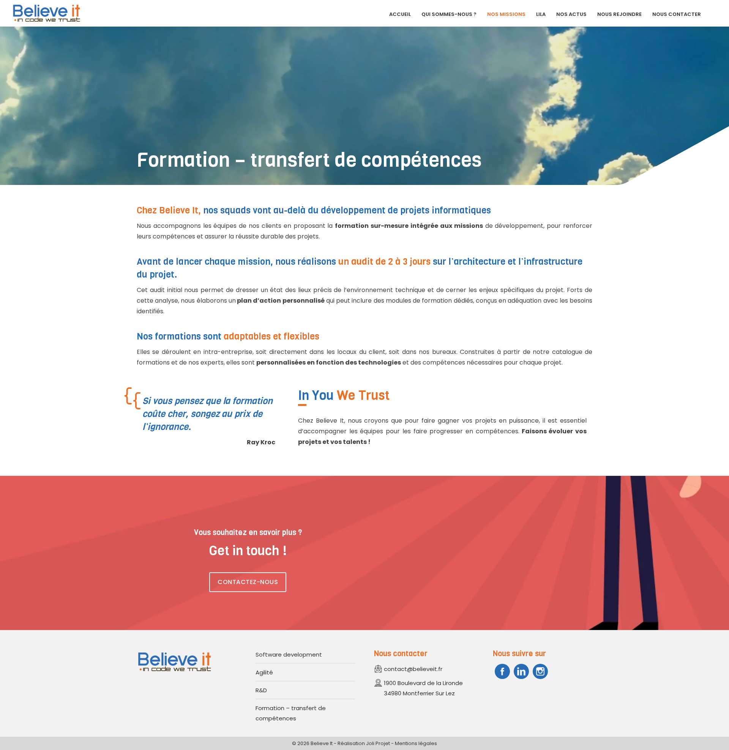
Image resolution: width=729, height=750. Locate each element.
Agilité (264, 672)
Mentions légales (416, 743)
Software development (289, 654)
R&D (261, 690)
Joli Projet (378, 743)
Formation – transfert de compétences (291, 713)
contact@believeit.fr (413, 669)
